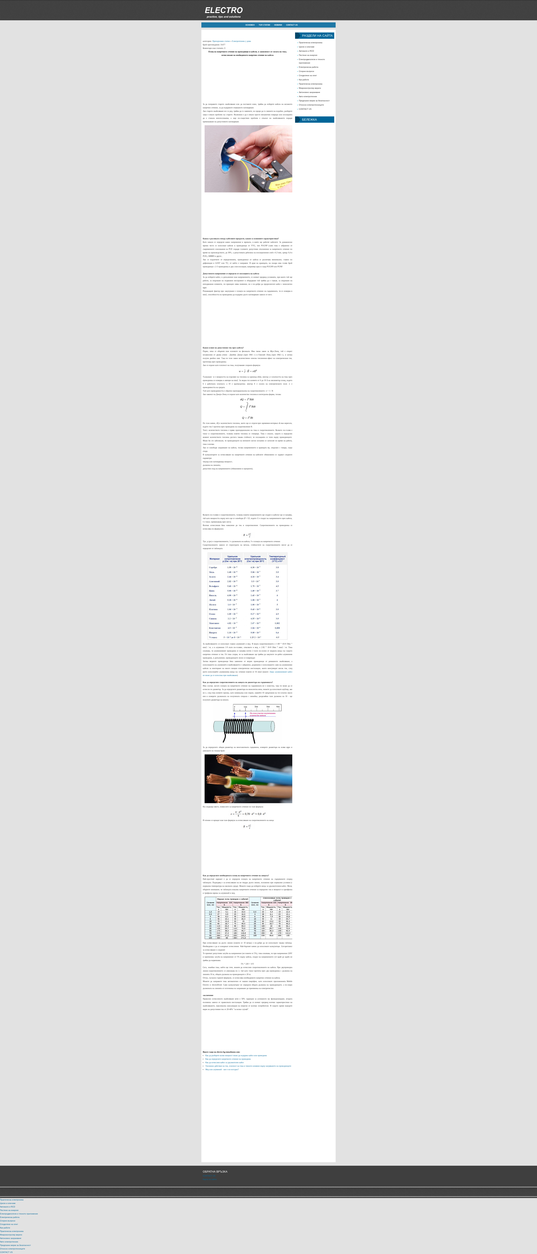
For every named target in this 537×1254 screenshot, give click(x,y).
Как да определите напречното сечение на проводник (228, 1059)
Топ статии (264, 25)
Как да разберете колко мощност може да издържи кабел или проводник (236, 1055)
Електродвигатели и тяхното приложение (19, 1214)
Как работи (304, 79)
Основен (250, 25)
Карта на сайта (210, 1179)
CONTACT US (292, 25)
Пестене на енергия (308, 55)
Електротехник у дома (241, 41)
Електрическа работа (308, 67)
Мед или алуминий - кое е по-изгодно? (222, 1069)
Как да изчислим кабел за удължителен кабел (224, 1062)
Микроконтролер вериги (310, 88)
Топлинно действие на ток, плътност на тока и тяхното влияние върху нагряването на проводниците (248, 1066)
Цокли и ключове (306, 47)
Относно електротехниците (311, 105)
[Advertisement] (247, 76)
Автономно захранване (309, 92)
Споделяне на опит (308, 75)
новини (278, 25)
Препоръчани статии (221, 41)
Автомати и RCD (306, 51)
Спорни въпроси (306, 71)
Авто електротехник (308, 96)
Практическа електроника (310, 42)
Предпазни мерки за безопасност (314, 100)
